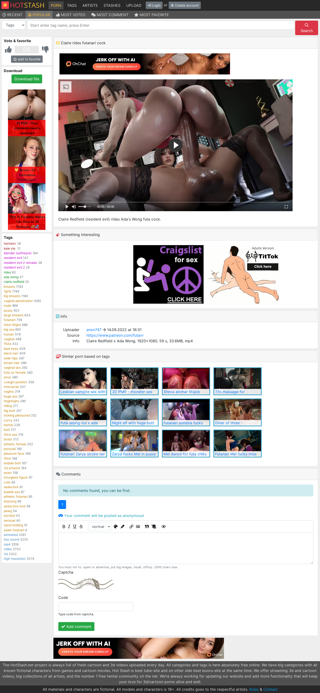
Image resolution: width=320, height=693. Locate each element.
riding (8, 406)
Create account (186, 5)
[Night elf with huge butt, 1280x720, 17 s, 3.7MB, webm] (134, 412)
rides (7, 272)
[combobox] (160, 25)
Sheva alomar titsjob (182, 391)
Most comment (112, 14)
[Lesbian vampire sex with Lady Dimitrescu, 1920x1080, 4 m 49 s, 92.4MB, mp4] (83, 381)
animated (11, 535)
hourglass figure (16, 477)
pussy (8, 310)
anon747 (93, 329)
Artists (90, 5)
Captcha (65, 572)
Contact (270, 689)
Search (307, 30)
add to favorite (29, 59)
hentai (8, 425)
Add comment (78, 626)
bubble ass (12, 492)
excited (9, 515)
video (8, 549)
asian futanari (14, 530)
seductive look (15, 506)
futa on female (15, 372)
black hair (11, 353)
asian (8, 473)
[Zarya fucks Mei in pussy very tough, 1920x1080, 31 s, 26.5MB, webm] (134, 443)
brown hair (12, 363)
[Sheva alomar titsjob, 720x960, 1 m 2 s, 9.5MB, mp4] (186, 381)
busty (8, 439)
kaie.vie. (10, 248)
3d (6, 554)
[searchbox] (161, 25)
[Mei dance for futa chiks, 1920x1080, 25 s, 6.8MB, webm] (186, 443)
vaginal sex (12, 367)
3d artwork (12, 468)
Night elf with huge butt (133, 422)
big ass (9, 329)
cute (7, 482)
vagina (9, 391)
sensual (9, 520)
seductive (11, 487)
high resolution (15, 558)
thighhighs (11, 401)
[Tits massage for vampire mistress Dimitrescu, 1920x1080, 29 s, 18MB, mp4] (237, 381)
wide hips (11, 358)
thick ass (10, 434)
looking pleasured (17, 415)
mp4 (7, 544)
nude (7, 305)
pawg (8, 511)
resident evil (13, 258)
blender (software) (18, 253)
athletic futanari (16, 496)
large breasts (13, 315)
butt (7, 429)
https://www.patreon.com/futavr (115, 335)
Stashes (112, 5)
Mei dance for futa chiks (185, 454)
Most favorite (153, 14)
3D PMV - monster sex (132, 391)
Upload (133, 5)
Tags (72, 5)
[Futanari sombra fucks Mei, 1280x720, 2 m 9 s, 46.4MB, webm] (186, 412)
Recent (14, 14)
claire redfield (14, 282)
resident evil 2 (14, 267)
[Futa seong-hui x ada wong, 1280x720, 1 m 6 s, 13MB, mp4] (83, 412)
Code (63, 597)
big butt (9, 411)
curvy (8, 420)
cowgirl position (15, 382)
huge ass (10, 396)
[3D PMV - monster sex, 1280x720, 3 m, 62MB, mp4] (134, 381)
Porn (56, 5)
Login (155, 5)
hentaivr (10, 243)
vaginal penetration (18, 301)
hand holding (13, 525)
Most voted (73, 14)
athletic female (15, 444)
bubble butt (12, 463)
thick (7, 458)
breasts (9, 286)
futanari (9, 320)
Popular (40, 14)
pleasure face (14, 453)
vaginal (9, 339)
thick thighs (12, 325)
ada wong (11, 277)
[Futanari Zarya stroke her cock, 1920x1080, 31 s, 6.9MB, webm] (83, 443)
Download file (27, 79)
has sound (11, 539)
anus (7, 377)
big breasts (12, 296)
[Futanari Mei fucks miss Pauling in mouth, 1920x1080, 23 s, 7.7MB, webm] (237, 443)
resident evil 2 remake (20, 263)
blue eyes (11, 348)
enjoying (10, 501)
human (9, 334)
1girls (7, 291)
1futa (7, 344)
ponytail (10, 449)
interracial (11, 387)
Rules (254, 689)
